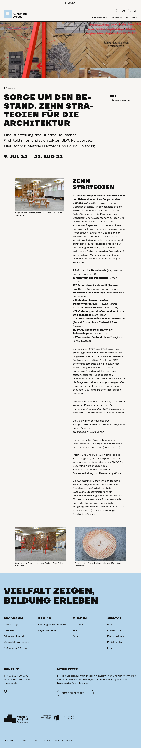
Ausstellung (11, 88)
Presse (111, 624)
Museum (80, 618)
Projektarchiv (114, 642)
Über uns (78, 624)
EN (135, 11)
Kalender (9, 630)
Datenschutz (11, 740)
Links (110, 648)
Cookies (46, 740)
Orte (75, 636)
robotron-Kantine (120, 100)
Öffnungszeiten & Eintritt (53, 624)
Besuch (44, 618)
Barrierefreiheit (64, 740)
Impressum (30, 740)
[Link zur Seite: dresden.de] (57, 719)
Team (76, 630)
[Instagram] (5, 692)
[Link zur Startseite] (16, 14)
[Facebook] (11, 692)
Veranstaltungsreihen (16, 642)
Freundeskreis (115, 636)
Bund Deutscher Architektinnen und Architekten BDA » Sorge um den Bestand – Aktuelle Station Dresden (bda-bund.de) (98, 444)
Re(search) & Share (15, 648)
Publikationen (115, 630)
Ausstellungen (12, 624)
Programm (13, 618)
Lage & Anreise (47, 630)
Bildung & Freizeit (14, 636)
